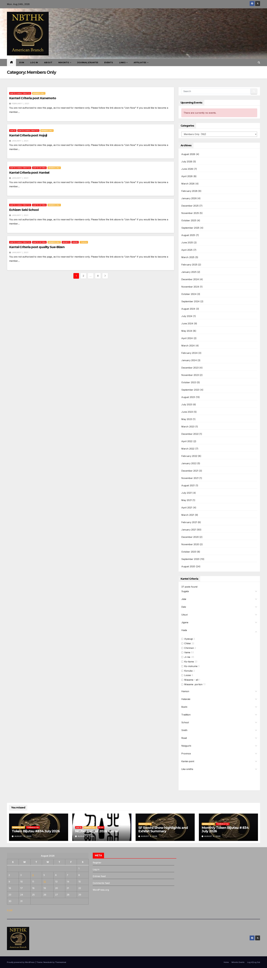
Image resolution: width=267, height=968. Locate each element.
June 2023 (187, 411)
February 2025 (189, 264)
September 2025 (190, 227)
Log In (34, 62)
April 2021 (186, 507)
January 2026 (188, 198)
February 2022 (189, 456)
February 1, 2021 (20, 104)
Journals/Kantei (87, 62)
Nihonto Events (238, 962)
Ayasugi (188, 638)
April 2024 (187, 338)
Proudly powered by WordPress (21, 962)
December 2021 (189, 470)
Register (97, 862)
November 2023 (190, 375)
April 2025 (186, 249)
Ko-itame (189, 661)
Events (108, 62)
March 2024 (188, 345)
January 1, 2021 (20, 141)
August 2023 (188, 397)
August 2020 (188, 566)
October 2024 (188, 294)
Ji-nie (187, 657)
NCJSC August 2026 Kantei (96, 831)
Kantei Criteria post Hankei (29, 172)
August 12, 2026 (23, 836)
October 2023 (188, 382)
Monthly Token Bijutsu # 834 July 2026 (225, 829)
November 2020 (190, 544)
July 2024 (186, 316)
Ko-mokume (190, 666)
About (48, 62)
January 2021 (188, 529)
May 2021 (186, 500)
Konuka (188, 670)
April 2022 (186, 441)
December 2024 (190, 279)
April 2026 (187, 176)
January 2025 (188, 272)
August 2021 (188, 485)
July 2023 (186, 404)
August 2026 (188, 154)
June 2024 (187, 323)
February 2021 (189, 522)
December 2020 (190, 537)
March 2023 (187, 426)
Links (122, 62)
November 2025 (190, 213)
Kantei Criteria (39, 168)
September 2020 (190, 559)
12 (45, 881)
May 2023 (186, 419)
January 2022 (188, 463)
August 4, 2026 (86, 836)
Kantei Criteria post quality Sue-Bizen (37, 247)
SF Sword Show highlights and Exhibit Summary (163, 829)
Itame (187, 652)
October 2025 (188, 220)
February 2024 (189, 353)
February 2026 (189, 191)
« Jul (9, 910)
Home (226, 962)
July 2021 (186, 492)
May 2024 (186, 330)
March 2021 (187, 515)
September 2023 (190, 389)
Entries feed (99, 876)
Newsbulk (47, 962)
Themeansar (60, 962)
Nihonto (64, 62)
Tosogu (84, 242)
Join (21, 62)
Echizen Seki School (24, 210)
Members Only (38, 93)
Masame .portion (193, 684)
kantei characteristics (20, 93)
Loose (187, 675)
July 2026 (186, 161)
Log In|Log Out (253, 962)
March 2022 (187, 448)
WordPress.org (101, 889)
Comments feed (101, 883)
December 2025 (190, 205)
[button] (259, 62)
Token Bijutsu (33, 827)
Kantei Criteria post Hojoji (28, 135)
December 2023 (190, 367)
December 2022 (190, 434)
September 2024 (190, 301)
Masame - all (191, 679)
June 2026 (187, 169)
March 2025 (187, 257)
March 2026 (188, 183)
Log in (96, 869)
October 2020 (188, 551)
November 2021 (190, 478)
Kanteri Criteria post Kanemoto (32, 98)
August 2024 (188, 308)
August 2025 (188, 235)
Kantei (13, 130)
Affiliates (140, 62)
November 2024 (190, 286)
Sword (75, 242)
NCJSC (100, 827)
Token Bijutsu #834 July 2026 (36, 831)
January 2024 (189, 360)
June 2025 (187, 242)
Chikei (187, 643)
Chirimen (189, 648)
